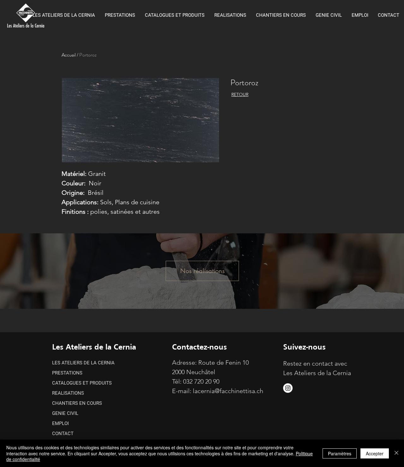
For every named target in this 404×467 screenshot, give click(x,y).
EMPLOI (60, 423)
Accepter (374, 453)
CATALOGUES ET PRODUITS (82, 383)
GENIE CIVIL (65, 413)
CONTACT (63, 433)
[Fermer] (396, 453)
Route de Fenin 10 (223, 362)
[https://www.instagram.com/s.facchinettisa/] (288, 388)
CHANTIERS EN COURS (77, 403)
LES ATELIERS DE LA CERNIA (83, 363)
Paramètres (339, 453)
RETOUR (239, 94)
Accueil (69, 54)
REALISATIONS (68, 393)
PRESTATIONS (67, 373)
